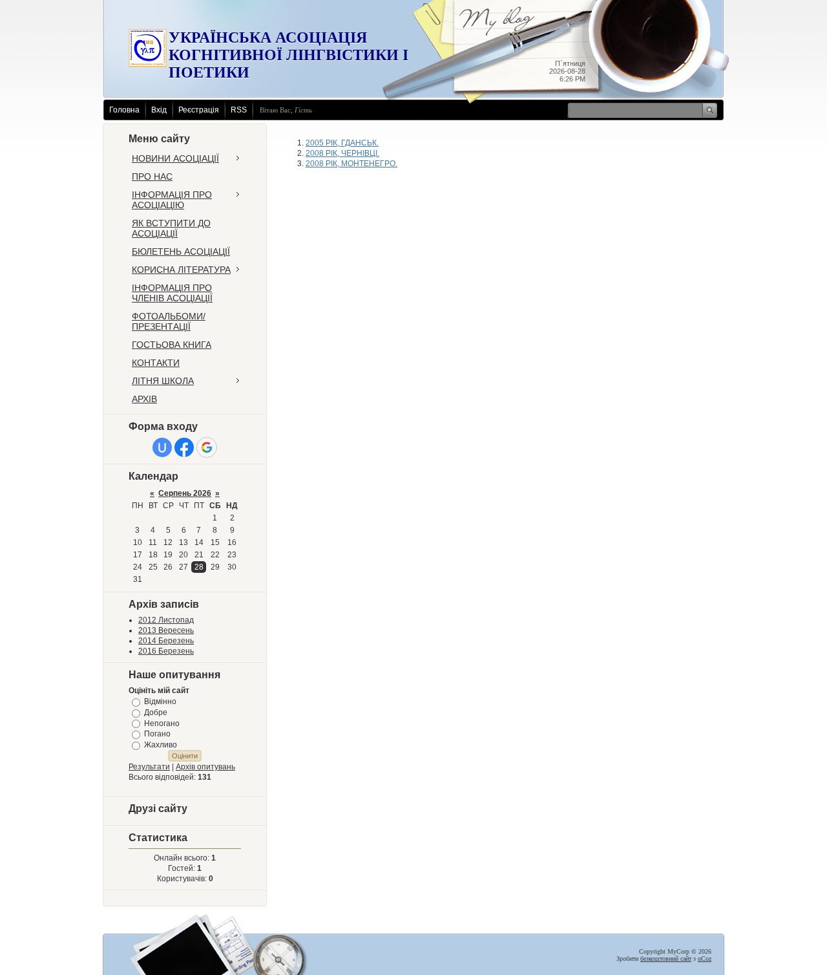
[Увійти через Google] (206, 447)
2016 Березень (166, 651)
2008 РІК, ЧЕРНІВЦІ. (342, 153)
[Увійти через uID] (162, 447)
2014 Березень (166, 640)
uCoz (704, 958)
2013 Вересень (166, 630)
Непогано (162, 722)
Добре (155, 712)
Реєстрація (198, 109)
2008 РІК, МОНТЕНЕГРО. (351, 163)
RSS (239, 109)
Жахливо (160, 744)
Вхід (159, 109)
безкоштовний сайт (665, 958)
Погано (157, 733)
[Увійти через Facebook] (184, 447)
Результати (149, 766)
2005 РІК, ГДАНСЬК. (342, 142)
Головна (124, 109)
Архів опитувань (205, 766)
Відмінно (160, 701)
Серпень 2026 (184, 493)
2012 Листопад (166, 620)
